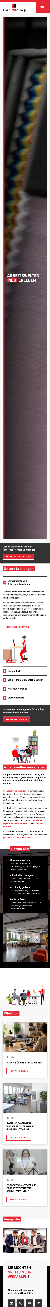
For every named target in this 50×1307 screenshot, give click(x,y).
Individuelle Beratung (17, 627)
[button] (25, 582)
